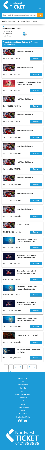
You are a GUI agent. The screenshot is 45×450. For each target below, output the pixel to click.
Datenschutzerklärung (22, 394)
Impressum (23, 398)
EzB (23, 401)
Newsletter (23, 414)
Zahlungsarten (23, 385)
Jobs (23, 404)
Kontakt (23, 388)
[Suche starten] (40, 15)
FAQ (23, 382)
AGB (22, 391)
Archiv (23, 411)
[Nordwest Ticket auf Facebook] (19, 421)
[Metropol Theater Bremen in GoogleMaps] (25, 30)
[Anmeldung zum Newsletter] (25, 421)
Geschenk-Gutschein (23, 378)
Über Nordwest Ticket (23, 417)
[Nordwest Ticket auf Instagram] (21, 421)
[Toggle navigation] (40, 7)
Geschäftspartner (23, 407)
